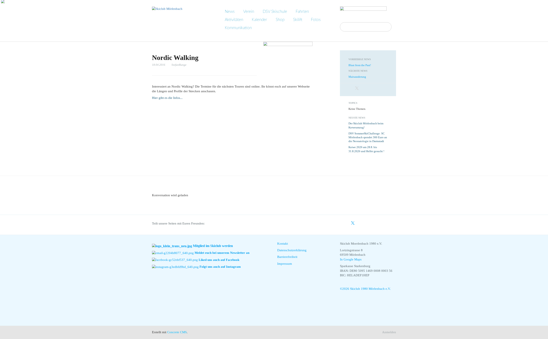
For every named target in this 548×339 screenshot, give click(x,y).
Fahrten (302, 12)
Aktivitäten (234, 20)
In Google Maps (351, 259)
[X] (357, 89)
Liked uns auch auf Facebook (219, 260)
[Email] (368, 89)
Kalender (259, 20)
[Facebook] (351, 89)
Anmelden (389, 332)
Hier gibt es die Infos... (167, 98)
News (230, 12)
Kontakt (282, 243)
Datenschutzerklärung (292, 250)
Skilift (297, 20)
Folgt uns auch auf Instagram (220, 266)
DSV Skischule (275, 12)
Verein (248, 12)
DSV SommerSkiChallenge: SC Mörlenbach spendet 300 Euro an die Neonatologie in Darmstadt (367, 137)
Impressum (284, 263)
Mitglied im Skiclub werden (213, 246)
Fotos (316, 20)
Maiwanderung (357, 76)
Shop (280, 20)
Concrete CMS (177, 332)
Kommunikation (238, 28)
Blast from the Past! (359, 65)
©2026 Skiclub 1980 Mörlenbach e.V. (365, 288)
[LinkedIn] (363, 89)
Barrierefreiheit (287, 257)
